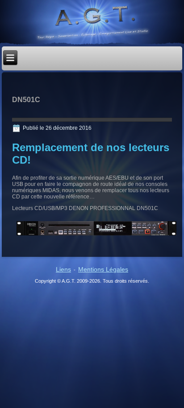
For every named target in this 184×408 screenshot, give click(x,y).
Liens (63, 269)
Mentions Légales (103, 269)
